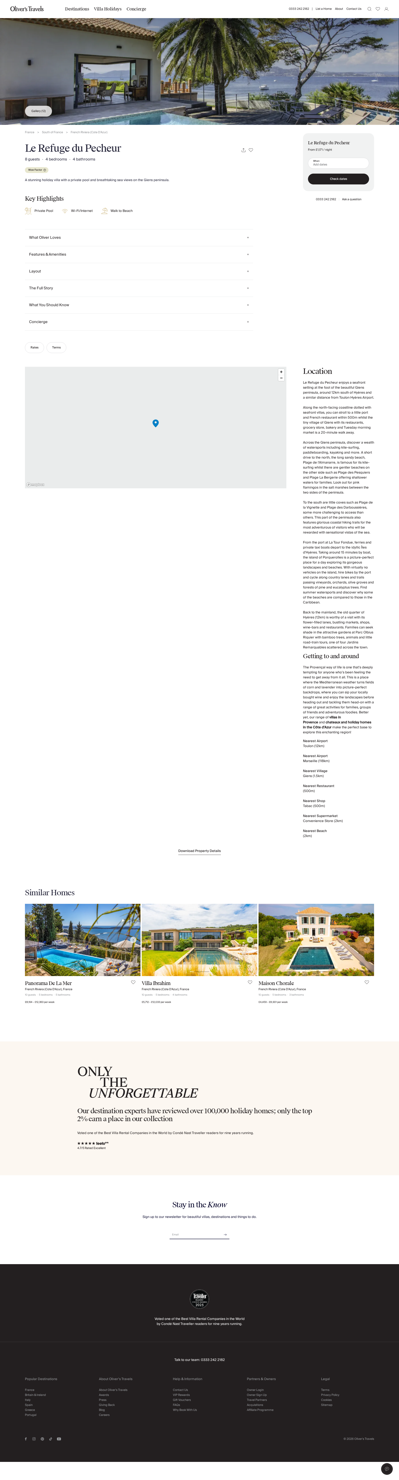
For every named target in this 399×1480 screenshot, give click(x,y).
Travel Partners (257, 1400)
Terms (56, 347)
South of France (52, 132)
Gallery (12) (38, 111)
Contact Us (353, 9)
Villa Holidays (107, 9)
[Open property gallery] (199, 62)
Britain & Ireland (35, 1395)
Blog (102, 1410)
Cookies (326, 1400)
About (339, 9)
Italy (28, 1400)
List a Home (324, 9)
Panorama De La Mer (48, 983)
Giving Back (107, 1405)
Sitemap (326, 1405)
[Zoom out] (281, 378)
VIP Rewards (181, 1395)
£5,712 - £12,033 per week (156, 1002)
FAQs (176, 1405)
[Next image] (133, 940)
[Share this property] (243, 150)
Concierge (136, 9)
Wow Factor (35, 170)
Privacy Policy (330, 1395)
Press (102, 1400)
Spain (29, 1405)
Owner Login (255, 1390)
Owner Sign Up (257, 1395)
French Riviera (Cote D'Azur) (89, 132)
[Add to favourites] (251, 150)
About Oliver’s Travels (113, 1390)
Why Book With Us (185, 1410)
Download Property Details (199, 851)
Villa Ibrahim (156, 983)
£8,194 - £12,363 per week (39, 1002)
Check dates (338, 179)
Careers (104, 1415)
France (29, 132)
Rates (34, 347)
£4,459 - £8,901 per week (273, 1002)
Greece (30, 1410)
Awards (104, 1395)
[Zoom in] (281, 372)
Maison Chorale (276, 983)
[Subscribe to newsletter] (225, 1233)
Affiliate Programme (260, 1410)
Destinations (77, 9)
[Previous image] (32, 940)
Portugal (30, 1415)
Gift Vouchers (182, 1400)
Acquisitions (255, 1405)
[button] (387, 1469)
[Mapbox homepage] (35, 484)
